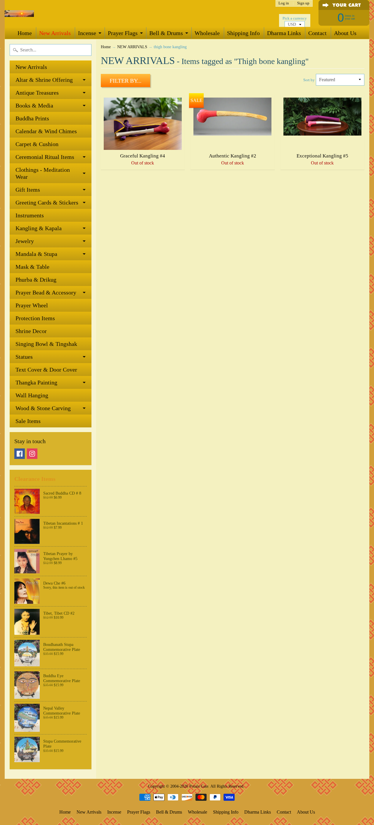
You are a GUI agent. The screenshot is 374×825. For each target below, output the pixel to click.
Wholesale (207, 33)
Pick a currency (295, 18)
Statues (24, 356)
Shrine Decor (31, 331)
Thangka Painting (36, 382)
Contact (317, 33)
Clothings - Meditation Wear (42, 173)
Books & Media (34, 105)
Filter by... (125, 80)
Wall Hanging (31, 395)
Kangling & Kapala (38, 228)
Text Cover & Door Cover (46, 369)
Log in (283, 3)
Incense (87, 33)
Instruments (29, 215)
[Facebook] (19, 453)
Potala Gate (198, 786)
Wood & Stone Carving (43, 408)
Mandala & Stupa (36, 254)
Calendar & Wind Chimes (46, 131)
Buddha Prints (32, 118)
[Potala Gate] (19, 13)
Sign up (303, 3)
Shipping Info (243, 33)
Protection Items (35, 318)
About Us (345, 33)
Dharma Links (284, 33)
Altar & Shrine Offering (44, 80)
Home (25, 33)
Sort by (309, 80)
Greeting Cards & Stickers (46, 202)
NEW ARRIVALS (132, 47)
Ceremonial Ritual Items (44, 157)
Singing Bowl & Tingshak (46, 344)
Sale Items (28, 421)
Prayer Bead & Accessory (45, 292)
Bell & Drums (166, 33)
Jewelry (24, 241)
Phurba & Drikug (35, 279)
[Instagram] (32, 453)
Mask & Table (32, 267)
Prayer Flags (123, 33)
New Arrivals (55, 33)
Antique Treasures (37, 92)
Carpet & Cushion (36, 144)
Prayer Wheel (31, 305)
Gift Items (27, 189)
